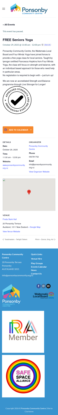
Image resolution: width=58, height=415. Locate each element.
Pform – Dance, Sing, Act (44, 239)
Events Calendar (39, 266)
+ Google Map (34, 227)
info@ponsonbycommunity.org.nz (17, 275)
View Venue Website (11, 231)
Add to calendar (18, 129)
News (34, 270)
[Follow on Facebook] (38, 286)
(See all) (47, 45)
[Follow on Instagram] (43, 286)
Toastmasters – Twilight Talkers (15, 239)
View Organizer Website (39, 171)
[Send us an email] (48, 286)
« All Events (9, 24)
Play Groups (37, 263)
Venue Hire (36, 258)
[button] (3, 8)
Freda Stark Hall (10, 219)
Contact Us (36, 273)
